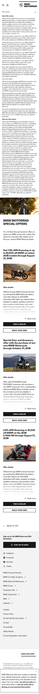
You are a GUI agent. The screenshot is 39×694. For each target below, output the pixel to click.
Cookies (6, 609)
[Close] (36, 671)
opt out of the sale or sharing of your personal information (18, 685)
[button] (3, 5)
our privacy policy (27, 682)
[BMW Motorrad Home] (28, 5)
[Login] (7, 4)
